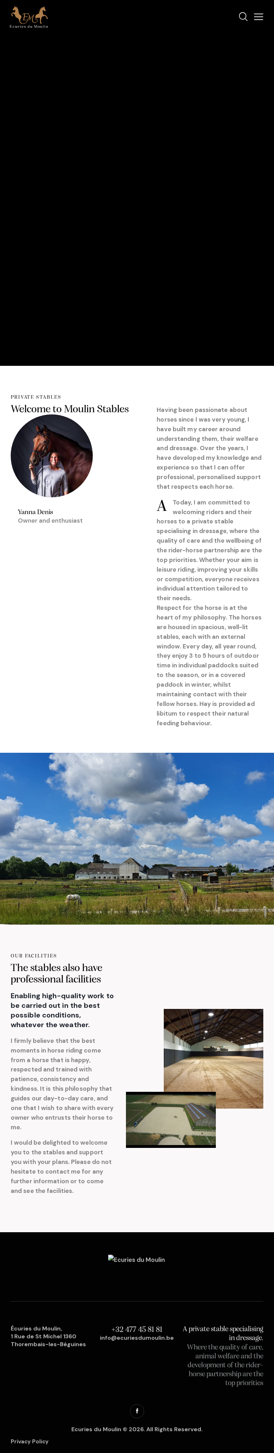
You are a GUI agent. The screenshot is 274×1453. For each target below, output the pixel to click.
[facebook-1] (137, 1411)
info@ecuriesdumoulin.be (137, 1338)
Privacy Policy (30, 1441)
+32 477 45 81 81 (136, 1330)
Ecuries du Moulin (96, 1429)
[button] (258, 17)
